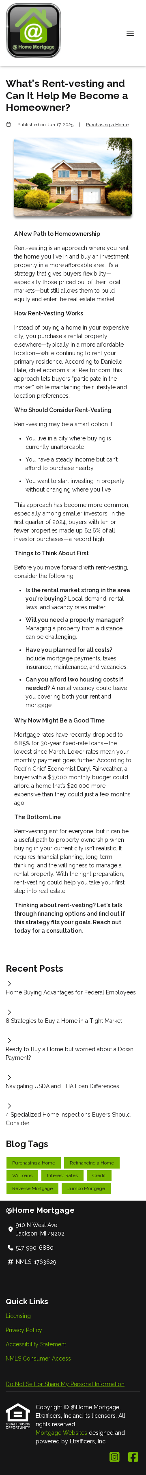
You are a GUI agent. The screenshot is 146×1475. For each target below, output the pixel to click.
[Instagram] (114, 1457)
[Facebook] (133, 1457)
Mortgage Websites (62, 1433)
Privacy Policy (24, 1330)
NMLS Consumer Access (38, 1358)
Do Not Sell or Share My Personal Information (65, 1384)
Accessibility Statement (36, 1344)
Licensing (18, 1316)
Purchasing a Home (107, 124)
